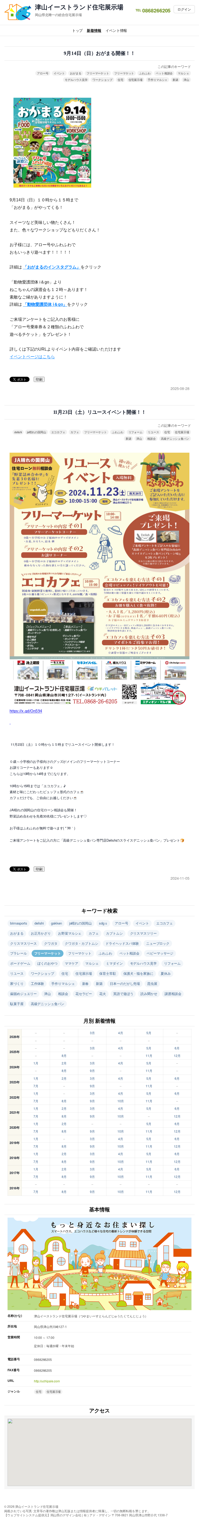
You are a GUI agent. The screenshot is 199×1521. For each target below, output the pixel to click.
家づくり (17, 983)
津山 (186, 79)
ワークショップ (102, 79)
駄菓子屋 (17, 1003)
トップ (77, 30)
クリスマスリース (23, 943)
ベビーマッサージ (160, 953)
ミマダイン (114, 963)
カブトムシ (114, 933)
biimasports (18, 923)
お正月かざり (41, 933)
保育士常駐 (107, 973)
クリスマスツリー (143, 933)
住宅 (120, 79)
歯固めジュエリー (23, 993)
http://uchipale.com (47, 1381)
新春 (85, 983)
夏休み (166, 973)
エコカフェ (58, 432)
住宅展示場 (136, 79)
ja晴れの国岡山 (36, 432)
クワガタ (51, 943)
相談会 (151, 438)
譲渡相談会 (173, 993)
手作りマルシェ (157, 79)
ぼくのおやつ (47, 963)
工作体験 (37, 983)
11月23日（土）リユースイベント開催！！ (99, 412)
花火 (102, 993)
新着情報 (94, 30)
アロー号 (42, 73)
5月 (148, 1032)
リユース (153, 432)
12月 (177, 1055)
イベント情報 (116, 30)
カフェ (74, 432)
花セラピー (83, 993)
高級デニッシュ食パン (175, 438)
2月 (64, 1063)
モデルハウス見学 (76, 79)
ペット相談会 (164, 73)
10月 (120, 1101)
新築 (175, 79)
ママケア (71, 963)
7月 (35, 1086)
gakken (56, 923)
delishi (18, 432)
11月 (149, 1055)
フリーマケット (124, 73)
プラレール (18, 953)
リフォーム (136, 432)
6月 (177, 1048)
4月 (120, 1032)
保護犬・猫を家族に (138, 973)
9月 (92, 1070)
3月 (92, 1032)
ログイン (184, 9)
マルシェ (183, 73)
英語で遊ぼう (123, 993)
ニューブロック (157, 943)
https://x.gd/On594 (26, 711)
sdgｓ (103, 923)
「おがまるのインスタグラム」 (52, 267)
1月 (35, 1063)
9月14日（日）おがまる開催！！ (99, 53)
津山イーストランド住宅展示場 (79, 7)
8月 (64, 1055)
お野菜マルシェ (69, 933)
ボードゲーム (20, 963)
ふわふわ (145, 73)
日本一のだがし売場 (125, 983)
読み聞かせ (148, 993)
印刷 (39, 379)
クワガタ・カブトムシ (81, 943)
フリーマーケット (98, 73)
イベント (59, 73)
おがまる (75, 73)
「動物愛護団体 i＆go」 (45, 304)
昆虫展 (152, 983)
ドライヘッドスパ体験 (122, 943)
